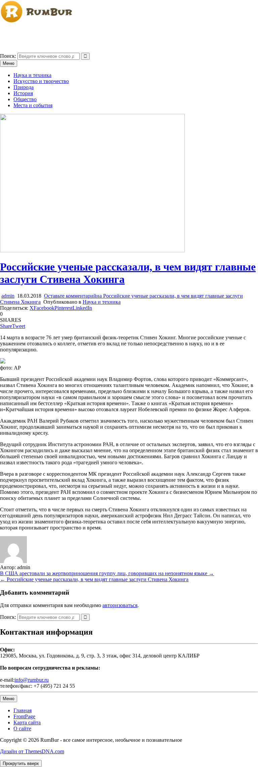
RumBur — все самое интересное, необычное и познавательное (72, 33)
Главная (22, 710)
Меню (8, 63)
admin (7, 296)
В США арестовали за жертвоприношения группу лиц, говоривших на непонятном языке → (107, 573)
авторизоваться (119, 605)
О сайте (22, 728)
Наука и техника (32, 75)
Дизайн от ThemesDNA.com (32, 751)
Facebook (44, 308)
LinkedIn (82, 308)
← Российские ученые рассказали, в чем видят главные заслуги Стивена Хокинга (94, 579)
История (23, 93)
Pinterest (63, 308)
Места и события (32, 105)
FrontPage (24, 716)
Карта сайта (27, 722)
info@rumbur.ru (31, 680)
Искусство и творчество (41, 81)
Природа (23, 87)
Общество (25, 99)
